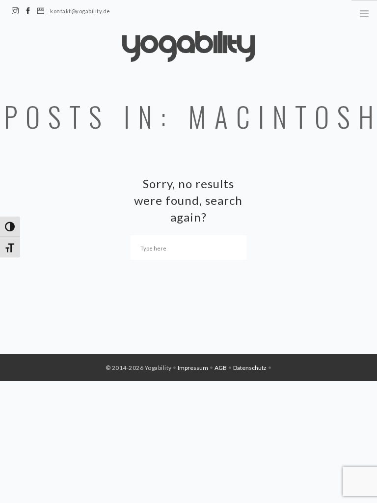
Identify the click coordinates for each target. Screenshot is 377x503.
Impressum (193, 367)
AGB (221, 367)
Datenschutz (250, 367)
